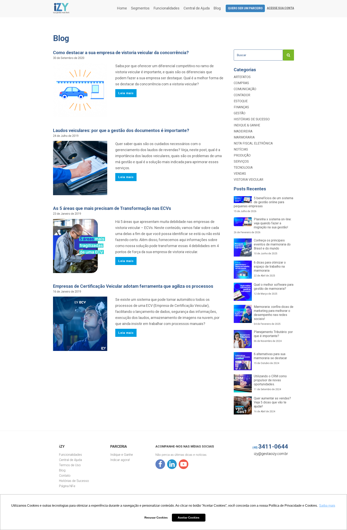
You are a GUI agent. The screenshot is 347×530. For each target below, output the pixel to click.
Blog (217, 8)
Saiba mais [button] (327, 505)
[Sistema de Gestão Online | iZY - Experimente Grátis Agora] (61, 12)
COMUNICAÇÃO (245, 89)
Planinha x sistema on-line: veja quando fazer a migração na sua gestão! (262, 225)
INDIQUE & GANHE (247, 125)
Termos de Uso (70, 465)
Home (122, 8)
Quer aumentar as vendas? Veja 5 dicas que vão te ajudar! (272, 404)
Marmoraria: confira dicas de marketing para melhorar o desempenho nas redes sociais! (273, 315)
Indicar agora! (120, 460)
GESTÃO (239, 113)
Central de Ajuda (197, 8)
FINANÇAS (241, 107)
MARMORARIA (244, 137)
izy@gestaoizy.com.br (271, 454)
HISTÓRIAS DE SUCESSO (252, 119)
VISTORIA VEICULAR (248, 179)
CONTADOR (242, 95)
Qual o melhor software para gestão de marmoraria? (273, 289)
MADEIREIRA (243, 131)
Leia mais (126, 93)
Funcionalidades (167, 8)
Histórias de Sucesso (74, 481)
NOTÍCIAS (241, 149)
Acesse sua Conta (280, 8)
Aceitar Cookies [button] (188, 517)
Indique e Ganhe (121, 455)
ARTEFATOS (242, 77)
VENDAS (240, 173)
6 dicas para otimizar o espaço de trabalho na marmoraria (270, 269)
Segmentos (140, 8)
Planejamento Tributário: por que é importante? (273, 336)
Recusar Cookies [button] (156, 517)
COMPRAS (241, 83)
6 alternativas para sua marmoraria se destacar (270, 358)
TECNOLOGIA (243, 167)
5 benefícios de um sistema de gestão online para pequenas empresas (263, 204)
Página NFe (67, 486)
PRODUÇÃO (242, 155)
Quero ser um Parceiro (245, 8)
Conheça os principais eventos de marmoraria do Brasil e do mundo (272, 246)
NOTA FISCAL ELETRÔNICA (253, 143)
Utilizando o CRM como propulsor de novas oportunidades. (270, 382)
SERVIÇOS (241, 161)
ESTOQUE (241, 101)
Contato (64, 475)
